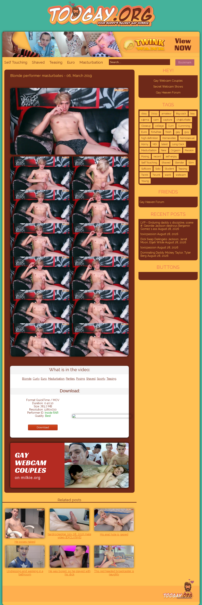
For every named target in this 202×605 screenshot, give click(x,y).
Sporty (101, 378)
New (163, 150)
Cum (171, 125)
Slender (179, 162)
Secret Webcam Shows (168, 86)
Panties (70, 378)
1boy (144, 113)
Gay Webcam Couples (168, 80)
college (159, 125)
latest (164, 144)
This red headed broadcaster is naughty (114, 573)
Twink (144, 174)
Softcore (146, 168)
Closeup (146, 125)
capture (167, 119)
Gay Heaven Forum (168, 92)
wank (168, 174)
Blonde (26, 378)
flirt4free (156, 131)
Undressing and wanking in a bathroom (25, 573)
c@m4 (145, 119)
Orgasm (175, 150)
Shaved (38, 62)
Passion (189, 150)
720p (154, 113)
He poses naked (25, 541)
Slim (191, 162)
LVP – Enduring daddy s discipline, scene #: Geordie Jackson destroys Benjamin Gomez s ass (166, 225)
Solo (157, 168)
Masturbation (91, 62)
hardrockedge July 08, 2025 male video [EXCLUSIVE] (69, 536)
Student (169, 168)
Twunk (156, 174)
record (157, 156)
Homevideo (169, 138)
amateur (167, 113)
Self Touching (15, 62)
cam (156, 119)
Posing (80, 378)
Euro (71, 62)
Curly (36, 378)
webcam (181, 174)
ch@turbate (183, 119)
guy (186, 131)
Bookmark (184, 62)
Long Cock (178, 144)
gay (178, 131)
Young (145, 180)
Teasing (55, 62)
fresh (168, 131)
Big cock (181, 113)
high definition (149, 138)
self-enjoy (171, 156)
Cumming (184, 125)
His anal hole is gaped (114, 534)
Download (43, 427)
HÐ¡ (155, 144)
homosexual (187, 138)
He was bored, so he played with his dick (70, 573)
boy (192, 113)
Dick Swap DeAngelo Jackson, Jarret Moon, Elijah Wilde (163, 241)
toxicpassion (148, 234)
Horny (144, 144)
